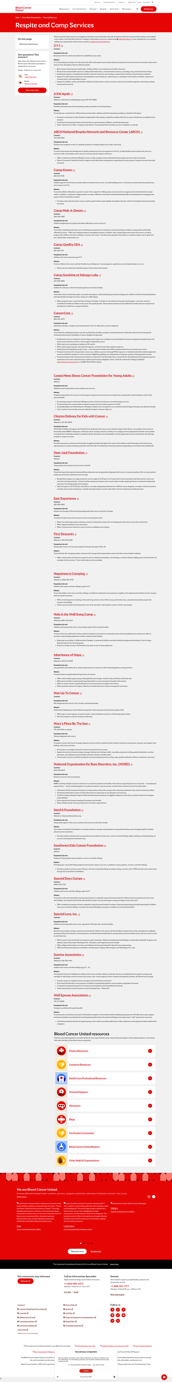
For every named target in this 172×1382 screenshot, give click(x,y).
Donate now (148, 9)
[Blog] (118, 1321)
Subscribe (24, 1281)
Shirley (114, 1208)
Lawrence (69, 1226)
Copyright (22, 1313)
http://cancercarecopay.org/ (67, 362)
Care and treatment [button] (79, 9)
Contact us (21, 1305)
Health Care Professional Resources (87, 1078)
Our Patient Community (81, 1133)
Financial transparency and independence (79, 1317)
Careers (139, 2)
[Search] (137, 8)
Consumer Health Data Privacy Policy (32, 1309)
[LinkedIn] (112, 1315)
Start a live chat (32, 90)
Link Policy (69, 1313)
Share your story (77, 1251)
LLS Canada (22, 1330)
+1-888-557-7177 (119, 1286)
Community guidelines (27, 1326)
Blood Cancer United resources (29, 44)
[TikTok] (118, 1315)
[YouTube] (124, 1315)
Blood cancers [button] (64, 9)
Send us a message (30, 84)
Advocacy (121, 2)
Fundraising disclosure (27, 1321)
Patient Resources (78, 1050)
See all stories (96, 1251)
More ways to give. (117, 1294)
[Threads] (112, 1321)
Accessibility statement (73, 1326)
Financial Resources (50, 17)
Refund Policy (70, 1321)
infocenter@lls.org (125, 39)
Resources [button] (92, 9)
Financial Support (78, 1091)
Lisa (19, 1226)
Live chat (67, 1292)
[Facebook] (112, 1310)
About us (97, 2)
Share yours (22, 1196)
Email (76, 1292)
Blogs (72, 1119)
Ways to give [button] (126, 9)
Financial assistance (109, 2)
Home (18, 17)
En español (146, 2)
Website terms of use (26, 1317)
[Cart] (152, 2)
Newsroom (74, 1105)
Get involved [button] (114, 9)
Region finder (132, 2)
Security (68, 1309)
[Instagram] (118, 1310)
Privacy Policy (70, 1305)
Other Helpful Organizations (31, 17)
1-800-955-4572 (30, 77)
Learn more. (114, 1264)
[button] (153, 1196)
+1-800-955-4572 (74, 1283)
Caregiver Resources (80, 1064)
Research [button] (103, 9)
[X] (124, 1310)
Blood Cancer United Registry (84, 1146)
